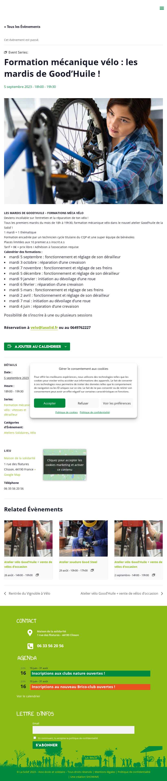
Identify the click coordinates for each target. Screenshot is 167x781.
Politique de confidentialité (95, 412)
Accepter (50, 403)
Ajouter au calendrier (38, 346)
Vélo (33, 433)
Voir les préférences (117, 403)
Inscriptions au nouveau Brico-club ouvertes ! (73, 686)
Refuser (83, 403)
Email (36, 723)
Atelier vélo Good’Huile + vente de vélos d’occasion (120, 593)
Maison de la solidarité (19, 458)
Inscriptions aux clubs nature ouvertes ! (68, 673)
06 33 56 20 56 (50, 645)
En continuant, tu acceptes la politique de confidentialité (67, 738)
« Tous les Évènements (22, 26)
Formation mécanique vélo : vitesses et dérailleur (19, 410)
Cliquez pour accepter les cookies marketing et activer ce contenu (65, 464)
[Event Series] (37, 575)
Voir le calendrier (28, 696)
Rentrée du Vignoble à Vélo (29, 593)
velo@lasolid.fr (44, 327)
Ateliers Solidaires (16, 433)
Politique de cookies (66, 412)
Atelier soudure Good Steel (78, 562)
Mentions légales (105, 772)
